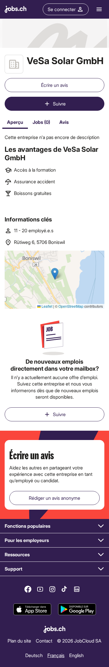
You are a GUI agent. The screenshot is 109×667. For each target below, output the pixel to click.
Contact (44, 640)
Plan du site (19, 640)
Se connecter (62, 9)
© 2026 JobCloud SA (79, 640)
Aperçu (15, 122)
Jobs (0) (41, 122)
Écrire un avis (54, 85)
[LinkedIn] (77, 589)
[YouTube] (40, 589)
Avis (64, 122)
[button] (54, 526)
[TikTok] (64, 589)
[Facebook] (28, 589)
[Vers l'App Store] (32, 609)
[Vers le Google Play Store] (77, 609)
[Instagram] (52, 589)
